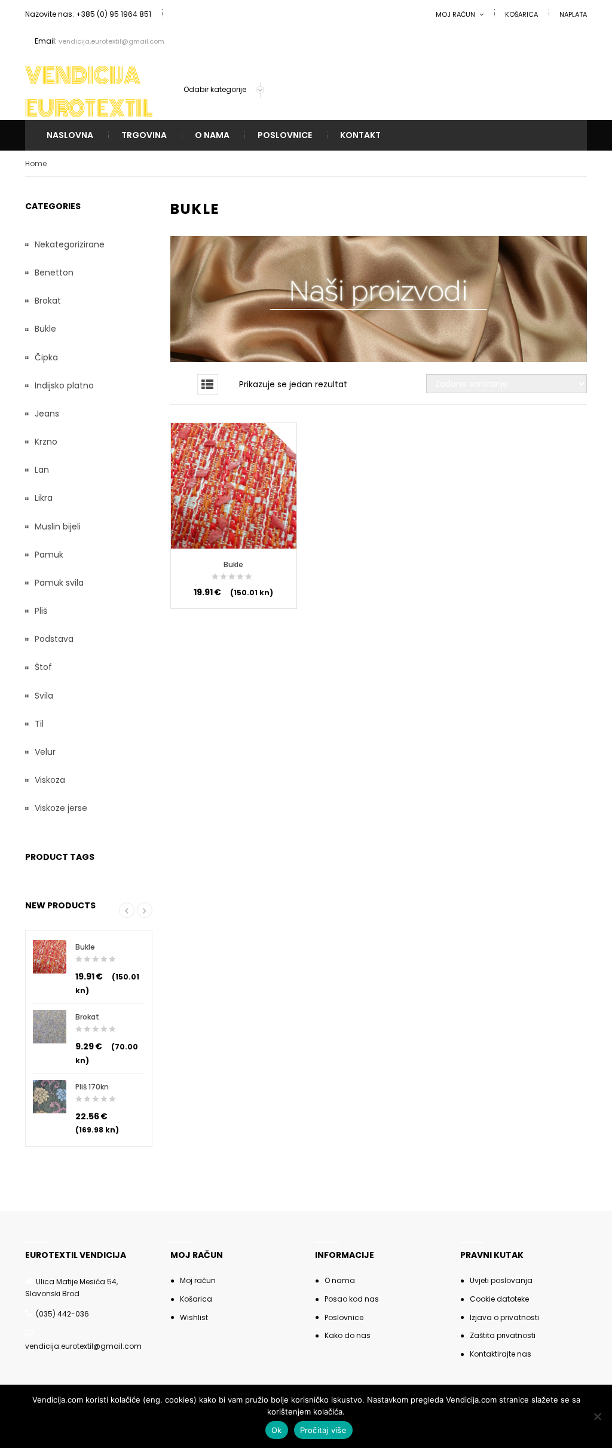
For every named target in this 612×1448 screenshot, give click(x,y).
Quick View (233, 502)
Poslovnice (285, 135)
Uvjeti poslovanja (501, 1280)
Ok (276, 1430)
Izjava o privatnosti (504, 1317)
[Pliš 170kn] (49, 1096)
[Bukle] (49, 957)
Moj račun (455, 14)
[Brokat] (49, 1026)
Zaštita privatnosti (503, 1335)
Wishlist (194, 1317)
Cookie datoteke (499, 1299)
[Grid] (180, 384)
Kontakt (360, 135)
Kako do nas (348, 1335)
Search (381, 90)
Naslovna (70, 135)
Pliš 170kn (92, 1087)
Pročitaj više (323, 1430)
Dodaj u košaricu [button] (233, 474)
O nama (212, 135)
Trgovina (144, 135)
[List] (207, 384)
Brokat (87, 1017)
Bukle (233, 564)
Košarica (521, 14)
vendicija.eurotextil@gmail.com (111, 41)
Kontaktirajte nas (500, 1354)
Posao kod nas (352, 1299)
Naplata (573, 14)
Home (36, 163)
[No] (597, 1416)
